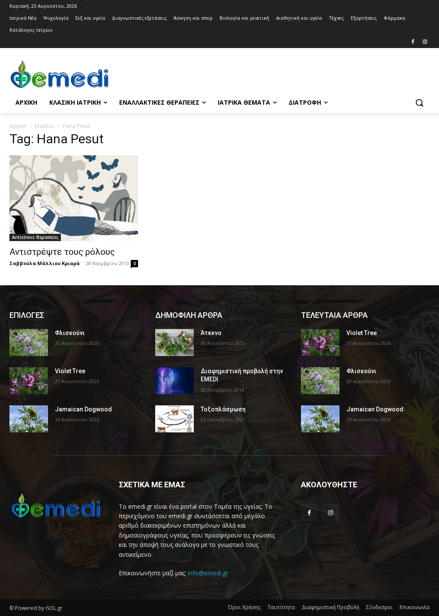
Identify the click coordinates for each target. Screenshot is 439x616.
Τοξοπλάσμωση (223, 409)
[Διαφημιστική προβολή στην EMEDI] (174, 380)
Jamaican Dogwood (83, 409)
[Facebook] (413, 42)
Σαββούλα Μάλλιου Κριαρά (44, 263)
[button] (419, 102)
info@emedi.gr (208, 573)
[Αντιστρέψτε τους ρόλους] (73, 198)
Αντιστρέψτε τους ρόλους (62, 252)
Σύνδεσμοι (379, 607)
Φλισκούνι (70, 332)
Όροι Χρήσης (244, 607)
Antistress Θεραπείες (35, 237)
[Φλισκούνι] (28, 342)
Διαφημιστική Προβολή (330, 607)
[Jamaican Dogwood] (28, 418)
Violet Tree (70, 371)
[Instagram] (425, 42)
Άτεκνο (211, 332)
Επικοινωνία (415, 607)
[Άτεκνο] (174, 342)
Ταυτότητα (281, 607)
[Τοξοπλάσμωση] (174, 418)
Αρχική (18, 126)
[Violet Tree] (28, 380)
